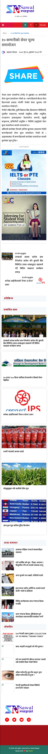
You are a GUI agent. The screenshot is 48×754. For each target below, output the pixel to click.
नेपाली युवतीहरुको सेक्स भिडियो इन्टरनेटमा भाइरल (28, 687)
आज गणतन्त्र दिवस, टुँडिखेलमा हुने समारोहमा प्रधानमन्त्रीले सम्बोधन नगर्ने (29, 615)
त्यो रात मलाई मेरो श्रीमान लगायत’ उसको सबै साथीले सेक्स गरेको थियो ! (31, 661)
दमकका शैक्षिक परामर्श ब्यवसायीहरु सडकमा (29, 551)
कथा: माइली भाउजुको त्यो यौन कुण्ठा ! (29, 646)
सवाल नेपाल (12, 52)
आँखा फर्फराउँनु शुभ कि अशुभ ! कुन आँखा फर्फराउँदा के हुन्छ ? (29, 674)
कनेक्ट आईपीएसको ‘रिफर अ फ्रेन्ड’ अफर (18, 414)
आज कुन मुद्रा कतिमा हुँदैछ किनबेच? (16, 525)
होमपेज (5, 33)
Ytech (30, 751)
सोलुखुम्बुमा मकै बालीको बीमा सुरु (16, 488)
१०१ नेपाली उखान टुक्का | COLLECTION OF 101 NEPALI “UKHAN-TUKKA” (31, 635)
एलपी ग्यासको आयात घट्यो (13, 451)
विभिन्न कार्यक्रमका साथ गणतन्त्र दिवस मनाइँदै (30, 603)
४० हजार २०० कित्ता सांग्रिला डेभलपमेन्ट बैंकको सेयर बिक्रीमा (22, 379)
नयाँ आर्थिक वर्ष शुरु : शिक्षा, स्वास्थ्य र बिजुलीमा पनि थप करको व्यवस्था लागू (29, 564)
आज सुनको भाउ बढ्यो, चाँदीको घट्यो (29, 575)
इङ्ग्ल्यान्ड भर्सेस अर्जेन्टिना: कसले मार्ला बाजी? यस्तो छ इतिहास (30, 590)
